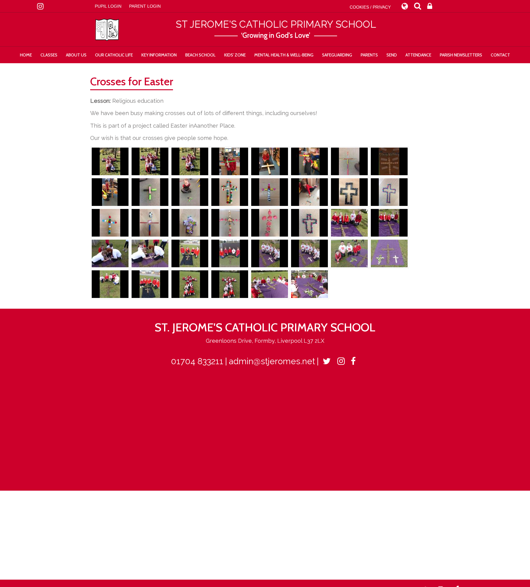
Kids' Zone (235, 55)
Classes (48, 55)
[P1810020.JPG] (349, 253)
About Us (76, 55)
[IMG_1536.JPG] (309, 191)
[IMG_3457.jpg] (349, 161)
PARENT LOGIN (145, 6)
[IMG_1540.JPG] (389, 191)
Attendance (418, 55)
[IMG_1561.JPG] (309, 222)
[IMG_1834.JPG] (189, 161)
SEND (391, 55)
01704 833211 (197, 361)
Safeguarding (337, 55)
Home (26, 55)
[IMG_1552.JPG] (150, 222)
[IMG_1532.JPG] (269, 191)
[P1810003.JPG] (150, 253)
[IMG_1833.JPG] (150, 161)
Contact (500, 55)
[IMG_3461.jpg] (150, 191)
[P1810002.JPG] (110, 253)
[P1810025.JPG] (110, 283)
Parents (369, 55)
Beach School (200, 55)
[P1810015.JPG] (269, 253)
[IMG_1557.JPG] (229, 222)
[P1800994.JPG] (349, 222)
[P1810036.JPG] (229, 283)
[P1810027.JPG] (150, 283)
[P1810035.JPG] (189, 283)
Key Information (159, 55)
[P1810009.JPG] (229, 253)
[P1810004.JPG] (189, 253)
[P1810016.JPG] (309, 253)
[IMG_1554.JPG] (189, 222)
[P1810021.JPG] (389, 253)
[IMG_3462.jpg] (189, 191)
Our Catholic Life (114, 55)
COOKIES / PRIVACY (370, 7)
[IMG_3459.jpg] (110, 191)
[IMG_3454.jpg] (229, 161)
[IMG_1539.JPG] (349, 191)
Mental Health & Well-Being (283, 55)
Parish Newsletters (461, 55)
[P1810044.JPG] (309, 283)
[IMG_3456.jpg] (309, 161)
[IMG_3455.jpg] (269, 161)
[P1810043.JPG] (269, 283)
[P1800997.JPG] (389, 222)
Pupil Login (108, 6)
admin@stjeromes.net (272, 361)
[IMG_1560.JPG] (269, 222)
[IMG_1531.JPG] (229, 191)
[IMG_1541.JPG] (110, 222)
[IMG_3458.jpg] (389, 161)
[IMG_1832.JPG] (110, 161)
